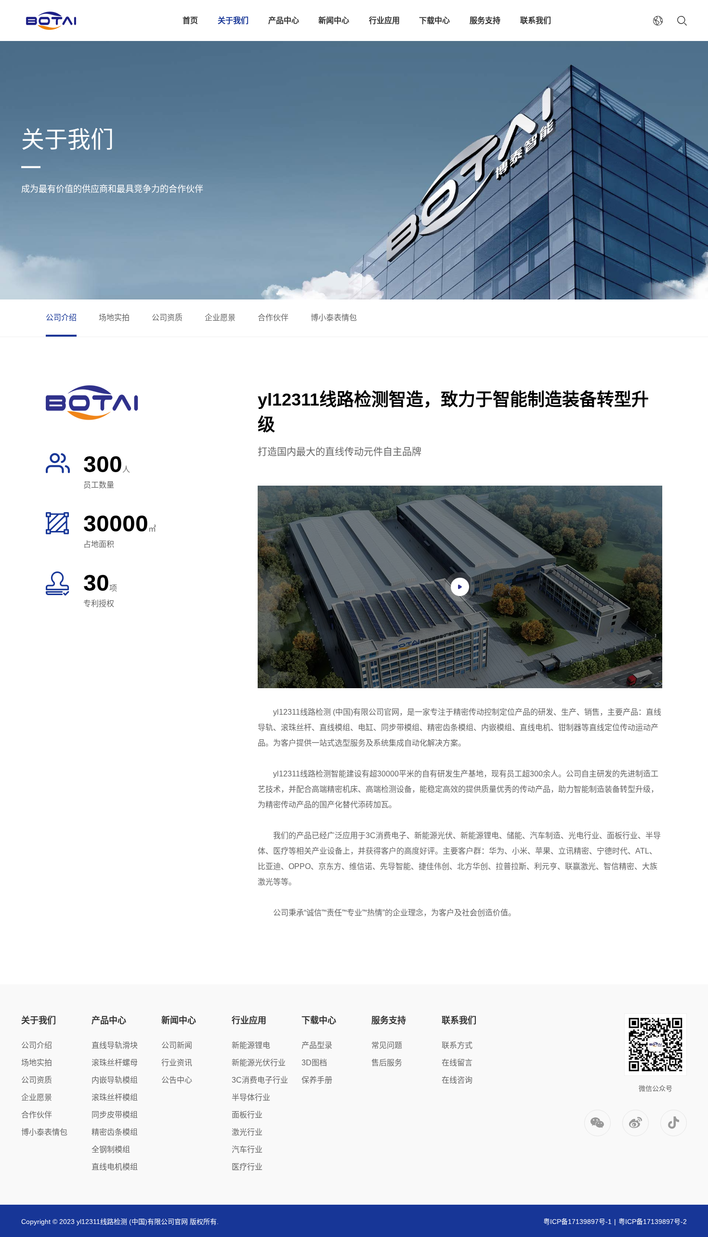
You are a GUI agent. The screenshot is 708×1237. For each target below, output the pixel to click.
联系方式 (457, 1045)
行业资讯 (176, 1063)
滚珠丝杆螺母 (115, 1063)
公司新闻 (176, 1045)
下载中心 (434, 20)
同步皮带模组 (115, 1115)
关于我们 (233, 20)
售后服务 (386, 1063)
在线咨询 (457, 1080)
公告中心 (176, 1080)
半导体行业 (251, 1097)
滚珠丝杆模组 (115, 1097)
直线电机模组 (115, 1167)
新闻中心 (333, 20)
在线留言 (457, 1063)
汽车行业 (247, 1149)
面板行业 (247, 1115)
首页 (190, 20)
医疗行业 (247, 1167)
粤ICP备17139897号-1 (577, 1221)
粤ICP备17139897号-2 (652, 1221)
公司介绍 (61, 317)
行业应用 (384, 20)
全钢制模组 (111, 1149)
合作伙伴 (273, 317)
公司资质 (167, 317)
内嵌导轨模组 (115, 1080)
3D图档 (314, 1063)
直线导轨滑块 (115, 1045)
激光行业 (247, 1132)
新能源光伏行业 (259, 1063)
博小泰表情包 (334, 317)
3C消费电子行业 (260, 1080)
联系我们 (535, 20)
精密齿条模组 (115, 1132)
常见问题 (386, 1045)
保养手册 (317, 1080)
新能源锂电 (251, 1045)
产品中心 (283, 20)
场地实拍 (114, 317)
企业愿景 (220, 317)
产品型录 (317, 1045)
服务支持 (485, 20)
